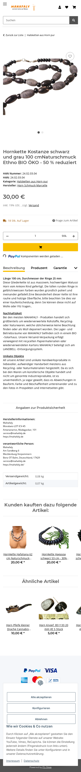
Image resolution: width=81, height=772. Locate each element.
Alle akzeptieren (41, 697)
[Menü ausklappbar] (5, 2)
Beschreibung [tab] (14, 268)
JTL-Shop (46, 767)
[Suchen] (73, 20)
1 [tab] (38, 132)
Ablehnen (41, 719)
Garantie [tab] (60, 268)
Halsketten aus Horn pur (32, 181)
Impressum (13, 760)
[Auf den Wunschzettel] (70, 56)
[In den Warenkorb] (6, 47)
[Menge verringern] (7, 236)
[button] (59, 7)
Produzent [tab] (39, 268)
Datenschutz (31, 760)
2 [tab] (42, 132)
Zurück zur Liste (14, 35)
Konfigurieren (41, 708)
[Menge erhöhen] (74, 236)
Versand (34, 205)
